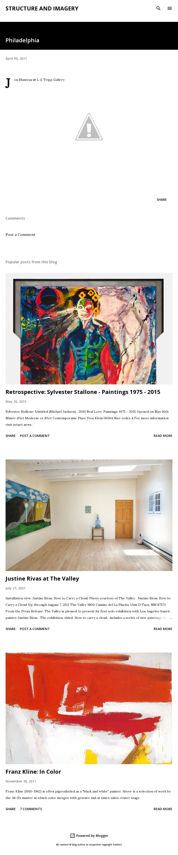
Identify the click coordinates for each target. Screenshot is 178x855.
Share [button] (162, 199)
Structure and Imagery (42, 8)
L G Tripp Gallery (50, 80)
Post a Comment (20, 234)
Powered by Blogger (91, 835)
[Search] (158, 8)
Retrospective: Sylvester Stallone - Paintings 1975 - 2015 (83, 392)
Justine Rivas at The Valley (42, 578)
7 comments (31, 809)
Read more (163, 435)
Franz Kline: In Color (33, 771)
